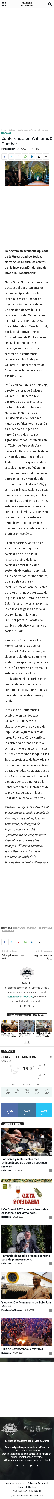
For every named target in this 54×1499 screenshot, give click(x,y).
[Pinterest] (18, 156)
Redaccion (10, 149)
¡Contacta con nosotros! (37, 1460)
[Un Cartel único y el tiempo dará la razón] (27, 1026)
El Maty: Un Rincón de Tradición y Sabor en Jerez (43, 1035)
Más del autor (39, 1015)
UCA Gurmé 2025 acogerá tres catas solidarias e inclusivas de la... (25, 1211)
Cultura (12, 130)
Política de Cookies (27, 1487)
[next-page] (28, 1042)
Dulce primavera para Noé (13, 957)
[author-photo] (27, 973)
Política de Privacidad (38, 1483)
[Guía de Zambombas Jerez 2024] (27, 1332)
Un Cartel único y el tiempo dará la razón (26, 1035)
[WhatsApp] (25, 156)
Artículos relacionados (19, 1015)
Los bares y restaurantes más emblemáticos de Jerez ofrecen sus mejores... (24, 1162)
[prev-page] (25, 1042)
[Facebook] (5, 156)
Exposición (8, 931)
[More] (46, 156)
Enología (47, 928)
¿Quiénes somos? (13, 1460)
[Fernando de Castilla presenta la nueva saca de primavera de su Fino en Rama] (27, 1239)
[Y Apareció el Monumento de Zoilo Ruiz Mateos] (10, 1026)
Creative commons (15, 1483)
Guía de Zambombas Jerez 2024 (22, 1349)
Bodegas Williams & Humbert (27, 928)
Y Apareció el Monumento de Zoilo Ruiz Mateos (9, 1035)
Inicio (4, 130)
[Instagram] (25, 1006)
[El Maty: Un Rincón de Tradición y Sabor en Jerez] (44, 1026)
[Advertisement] (27, 38)
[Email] (39, 156)
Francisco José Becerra (12, 1310)
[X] (11, 156)
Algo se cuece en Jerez (43, 957)
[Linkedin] (32, 156)
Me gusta (10, 1104)
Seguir (27, 1104)
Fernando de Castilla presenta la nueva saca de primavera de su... (26, 1257)
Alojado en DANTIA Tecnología (27, 1491)
